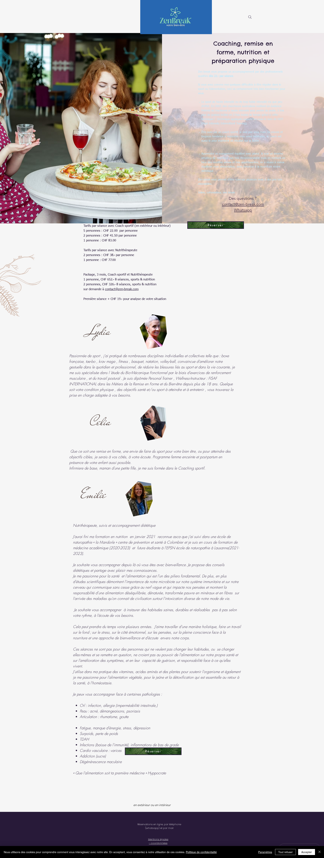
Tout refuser (285, 852)
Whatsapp (243, 210)
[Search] (250, 17)
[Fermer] (319, 852)
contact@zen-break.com (122, 289)
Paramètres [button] (265, 852)
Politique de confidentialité (201, 852)
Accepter (306, 852)
